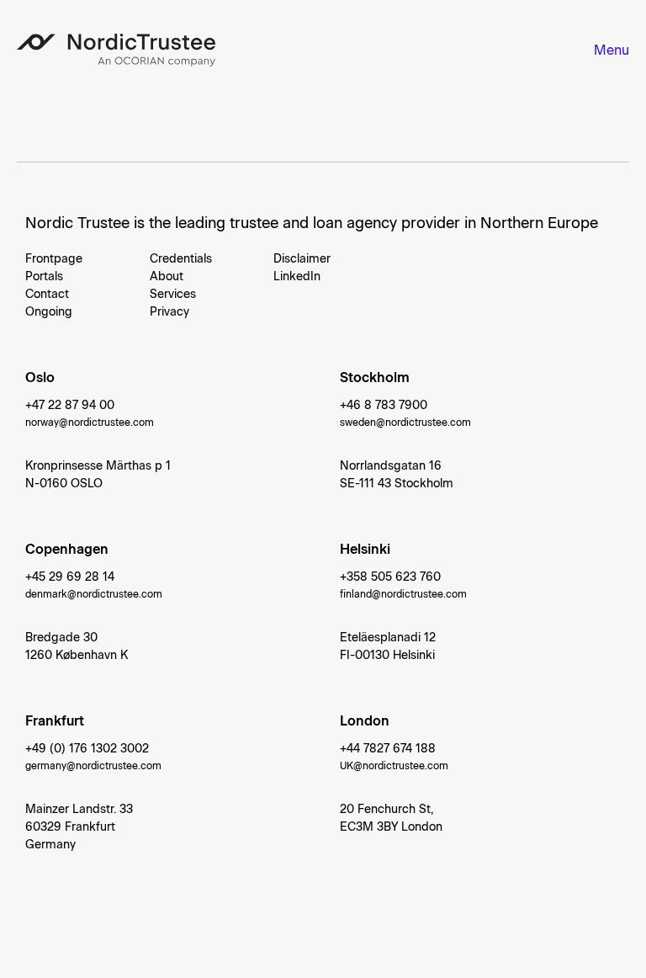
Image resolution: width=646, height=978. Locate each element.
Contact (47, 294)
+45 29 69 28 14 (69, 577)
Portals (44, 276)
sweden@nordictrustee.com (405, 422)
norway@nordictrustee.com (89, 422)
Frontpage (53, 259)
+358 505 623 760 (390, 577)
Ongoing (48, 312)
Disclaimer (302, 259)
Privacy (169, 312)
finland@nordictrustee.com (403, 594)
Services (173, 294)
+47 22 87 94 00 (69, 405)
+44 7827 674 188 (388, 748)
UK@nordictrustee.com (394, 766)
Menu (611, 50)
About (166, 276)
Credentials (181, 259)
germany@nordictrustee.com (93, 766)
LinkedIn (296, 276)
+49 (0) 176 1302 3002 (87, 748)
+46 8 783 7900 (383, 405)
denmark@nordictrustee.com (93, 594)
